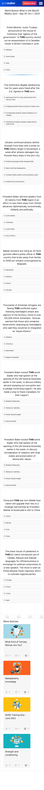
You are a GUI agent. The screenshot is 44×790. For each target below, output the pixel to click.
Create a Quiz (29, 3)
